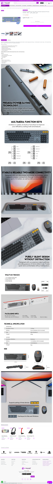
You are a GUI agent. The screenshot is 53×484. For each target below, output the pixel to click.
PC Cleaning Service (34, 463)
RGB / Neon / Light (34, 464)
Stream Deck (44, 464)
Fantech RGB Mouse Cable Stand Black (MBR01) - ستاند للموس (30, 436)
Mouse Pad (44, 463)
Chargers (50, 463)
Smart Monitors (48, 464)
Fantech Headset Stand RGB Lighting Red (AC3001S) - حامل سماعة (22, 436)
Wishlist (12, 464)
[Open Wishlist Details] (46, 3)
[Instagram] (30, 479)
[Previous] (21, 20)
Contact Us (12, 463)
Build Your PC (23, 464)
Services (23, 463)
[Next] (1, 20)
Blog (12, 465)
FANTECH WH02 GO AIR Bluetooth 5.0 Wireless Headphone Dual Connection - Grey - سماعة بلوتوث (13, 436)
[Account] (44, 3)
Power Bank (47, 463)
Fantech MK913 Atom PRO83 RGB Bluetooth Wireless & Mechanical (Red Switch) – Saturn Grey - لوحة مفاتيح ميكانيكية (5, 436)
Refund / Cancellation (3, 464)
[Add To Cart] (8, 438)
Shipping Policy (3, 463)
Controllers (47, 465)
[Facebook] (22, 479)
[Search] (37, 3)
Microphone (44, 465)
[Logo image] (3, 452)
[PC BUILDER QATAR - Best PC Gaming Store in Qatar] (5, 3)
